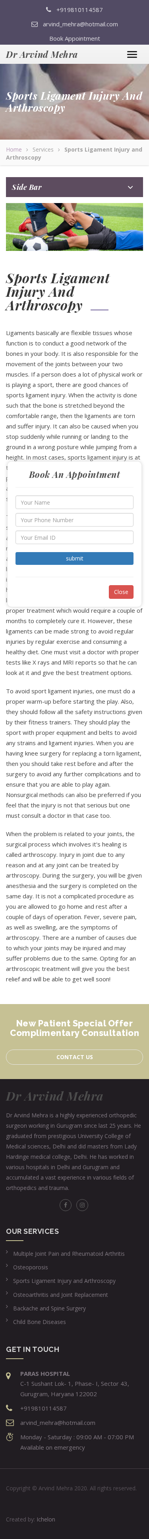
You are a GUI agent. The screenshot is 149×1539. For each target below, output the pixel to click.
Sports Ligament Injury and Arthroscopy (64, 1280)
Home (14, 149)
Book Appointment (74, 38)
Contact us (74, 1057)
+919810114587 (79, 10)
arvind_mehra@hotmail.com (80, 24)
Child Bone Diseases (39, 1322)
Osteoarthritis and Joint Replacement (60, 1294)
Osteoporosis (30, 1267)
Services (43, 149)
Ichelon (46, 1519)
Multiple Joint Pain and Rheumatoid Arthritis (69, 1253)
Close (121, 592)
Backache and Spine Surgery (49, 1308)
